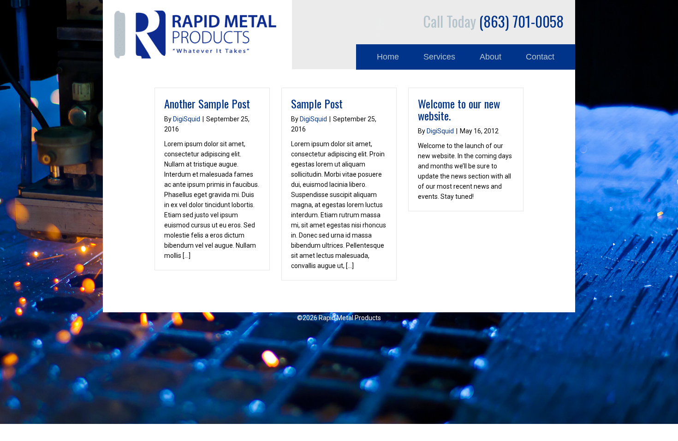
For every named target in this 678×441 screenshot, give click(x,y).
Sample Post (317, 103)
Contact (540, 56)
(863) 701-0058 (493, 21)
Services (439, 56)
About (490, 56)
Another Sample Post (207, 103)
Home (388, 56)
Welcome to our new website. (459, 109)
